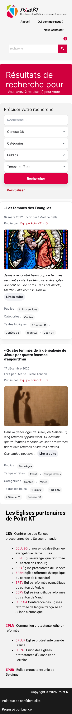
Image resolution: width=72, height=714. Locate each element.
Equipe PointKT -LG (34, 223)
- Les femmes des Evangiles (27, 208)
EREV (19, 582)
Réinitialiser (16, 190)
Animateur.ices (28, 309)
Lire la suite (14, 296)
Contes (28, 317)
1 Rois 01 (36, 489)
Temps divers (52, 474)
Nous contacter (53, 30)
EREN (20, 573)
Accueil (25, 21)
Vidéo (43, 481)
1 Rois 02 (54, 489)
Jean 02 (31, 332)
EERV (19, 592)
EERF (19, 558)
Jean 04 (49, 332)
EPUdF (20, 640)
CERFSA (21, 602)
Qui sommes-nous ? (50, 21)
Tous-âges (25, 466)
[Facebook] (65, 39)
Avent (33, 474)
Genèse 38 (12, 332)
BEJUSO (22, 548)
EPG (19, 568)
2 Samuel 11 (38, 325)
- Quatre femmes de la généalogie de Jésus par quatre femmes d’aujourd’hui (35, 354)
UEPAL (20, 650)
